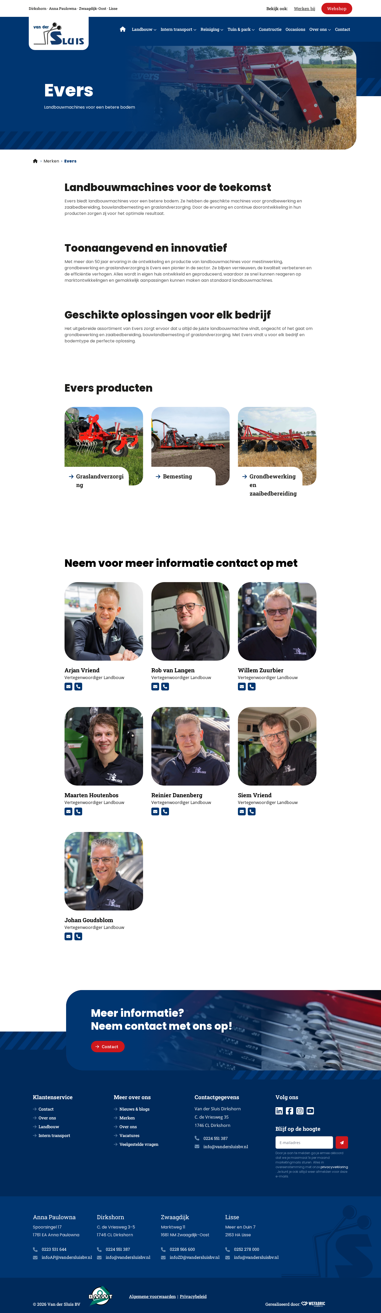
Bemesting (177, 476)
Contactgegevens (217, 1097)
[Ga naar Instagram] (300, 1111)
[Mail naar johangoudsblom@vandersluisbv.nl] (68, 936)
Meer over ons (132, 1097)
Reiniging (210, 29)
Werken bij (304, 8)
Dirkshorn (37, 8)
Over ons (318, 29)
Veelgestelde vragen (138, 1144)
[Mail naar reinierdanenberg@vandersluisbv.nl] (155, 811)
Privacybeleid (193, 1296)
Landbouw (142, 29)
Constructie (270, 29)
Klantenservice (53, 1097)
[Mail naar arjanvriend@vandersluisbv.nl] (68, 686)
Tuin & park (239, 29)
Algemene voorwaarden (152, 1296)
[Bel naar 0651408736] (78, 936)
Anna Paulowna (62, 8)
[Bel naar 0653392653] (252, 686)
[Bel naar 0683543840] (78, 811)
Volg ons (287, 1097)
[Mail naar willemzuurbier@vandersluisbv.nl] (242, 686)
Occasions (295, 29)
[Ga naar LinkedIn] (279, 1111)
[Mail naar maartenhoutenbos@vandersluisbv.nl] (68, 811)
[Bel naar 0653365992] (165, 811)
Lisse (113, 8)
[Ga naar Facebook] (289, 1111)
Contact (342, 29)
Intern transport (176, 29)
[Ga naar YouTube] (310, 1111)
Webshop (337, 8)
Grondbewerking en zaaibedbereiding (273, 484)
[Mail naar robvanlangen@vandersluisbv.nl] (155, 686)
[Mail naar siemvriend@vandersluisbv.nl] (242, 811)
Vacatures (129, 1135)
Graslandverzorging (100, 480)
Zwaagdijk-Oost (92, 8)
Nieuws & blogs (134, 1109)
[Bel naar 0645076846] (165, 686)
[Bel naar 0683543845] (252, 811)
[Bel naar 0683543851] (78, 686)
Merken (51, 161)
